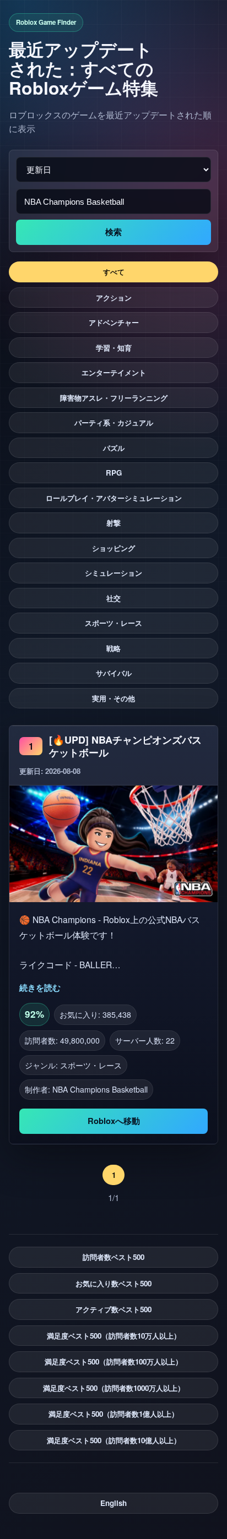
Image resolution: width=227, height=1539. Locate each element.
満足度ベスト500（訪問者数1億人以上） (113, 1414)
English (113, 1503)
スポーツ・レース (113, 623)
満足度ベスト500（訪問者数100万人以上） (113, 1361)
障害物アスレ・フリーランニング (113, 397)
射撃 (113, 522)
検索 (113, 232)
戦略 (113, 648)
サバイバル (114, 673)
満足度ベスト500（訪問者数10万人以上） (114, 1335)
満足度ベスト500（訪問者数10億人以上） (114, 1440)
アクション (114, 297)
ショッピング (113, 548)
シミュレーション (113, 572)
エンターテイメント (114, 372)
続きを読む (40, 987)
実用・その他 (113, 698)
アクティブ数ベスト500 (113, 1309)
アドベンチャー (114, 322)
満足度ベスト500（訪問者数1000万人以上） (114, 1388)
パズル (114, 448)
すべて (114, 271)
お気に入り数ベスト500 (113, 1283)
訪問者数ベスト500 (113, 1257)
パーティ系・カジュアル (113, 422)
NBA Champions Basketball (100, 1089)
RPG (114, 472)
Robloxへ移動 (114, 1121)
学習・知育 (114, 347)
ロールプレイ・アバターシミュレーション (114, 498)
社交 (113, 598)
